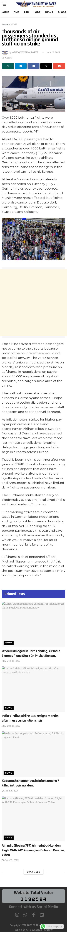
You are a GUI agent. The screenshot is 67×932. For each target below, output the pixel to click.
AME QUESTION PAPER (25, 52)
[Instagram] (17, 915)
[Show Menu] (4, 4)
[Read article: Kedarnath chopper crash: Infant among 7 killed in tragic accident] (33, 754)
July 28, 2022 (53, 52)
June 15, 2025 (11, 790)
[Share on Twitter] (46, 66)
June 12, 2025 (11, 860)
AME (16, 12)
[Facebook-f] (33, 915)
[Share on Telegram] (21, 66)
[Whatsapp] (25, 915)
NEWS (14, 24)
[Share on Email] (59, 66)
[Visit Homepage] (36, 4)
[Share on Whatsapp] (8, 66)
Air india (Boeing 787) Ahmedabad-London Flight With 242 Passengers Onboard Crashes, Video (33, 850)
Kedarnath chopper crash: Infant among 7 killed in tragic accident (30, 783)
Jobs (37, 12)
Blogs (62, 12)
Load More (33, 871)
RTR (26, 12)
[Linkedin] (42, 915)
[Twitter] (50, 915)
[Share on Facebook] (33, 66)
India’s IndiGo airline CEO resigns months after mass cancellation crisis (30, 718)
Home (5, 12)
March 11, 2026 (12, 661)
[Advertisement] (33, 302)
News (49, 12)
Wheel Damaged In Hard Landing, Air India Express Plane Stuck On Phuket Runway (31, 653)
